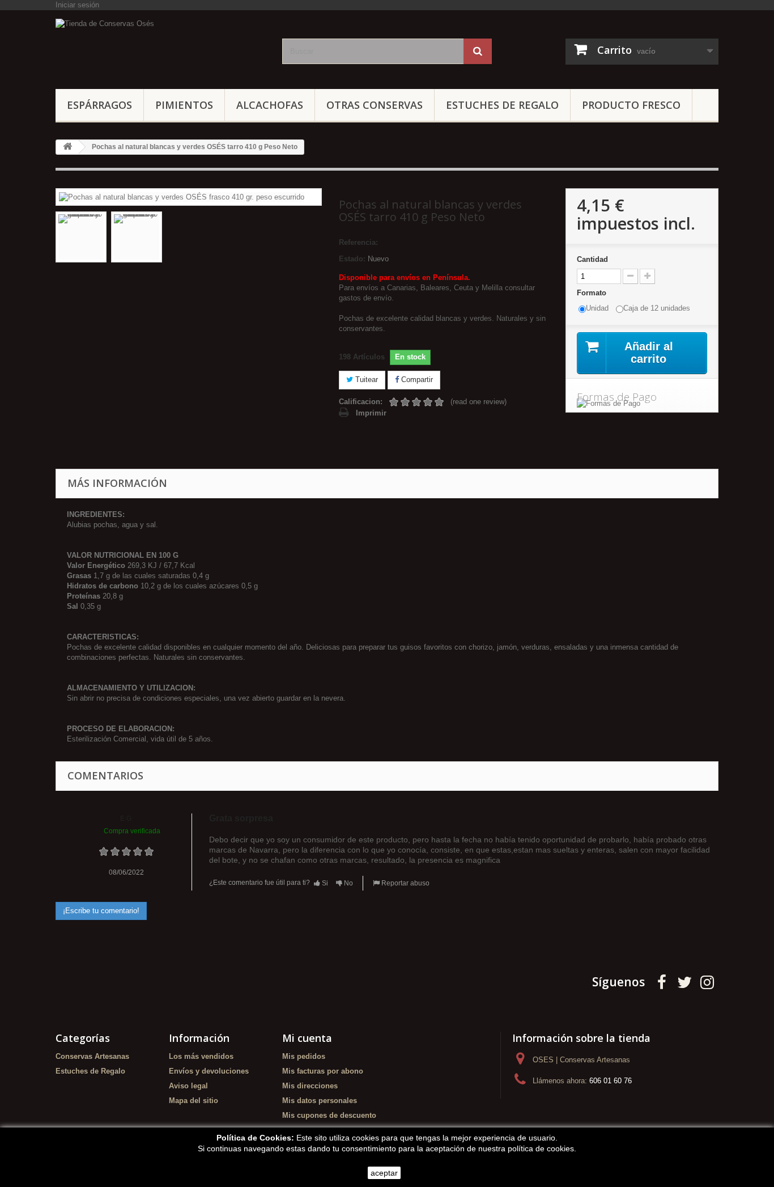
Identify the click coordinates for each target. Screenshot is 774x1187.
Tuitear (365, 379)
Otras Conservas (374, 105)
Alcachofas (269, 105)
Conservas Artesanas (92, 1056)
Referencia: (358, 242)
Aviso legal (188, 1086)
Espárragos (99, 105)
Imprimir (371, 413)
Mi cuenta (307, 1038)
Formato (593, 293)
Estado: (352, 259)
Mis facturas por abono (322, 1071)
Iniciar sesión (77, 5)
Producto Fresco (631, 105)
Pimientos (184, 105)
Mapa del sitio (193, 1100)
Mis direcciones (310, 1086)
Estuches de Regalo (502, 105)
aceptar (384, 1172)
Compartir (416, 379)
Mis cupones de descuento (329, 1115)
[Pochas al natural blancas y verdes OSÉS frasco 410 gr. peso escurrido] (181, 196)
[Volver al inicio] (67, 147)
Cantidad (592, 259)
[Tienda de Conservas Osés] (160, 47)
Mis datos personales (319, 1100)
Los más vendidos (201, 1056)
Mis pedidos (303, 1056)
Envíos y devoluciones (209, 1071)
